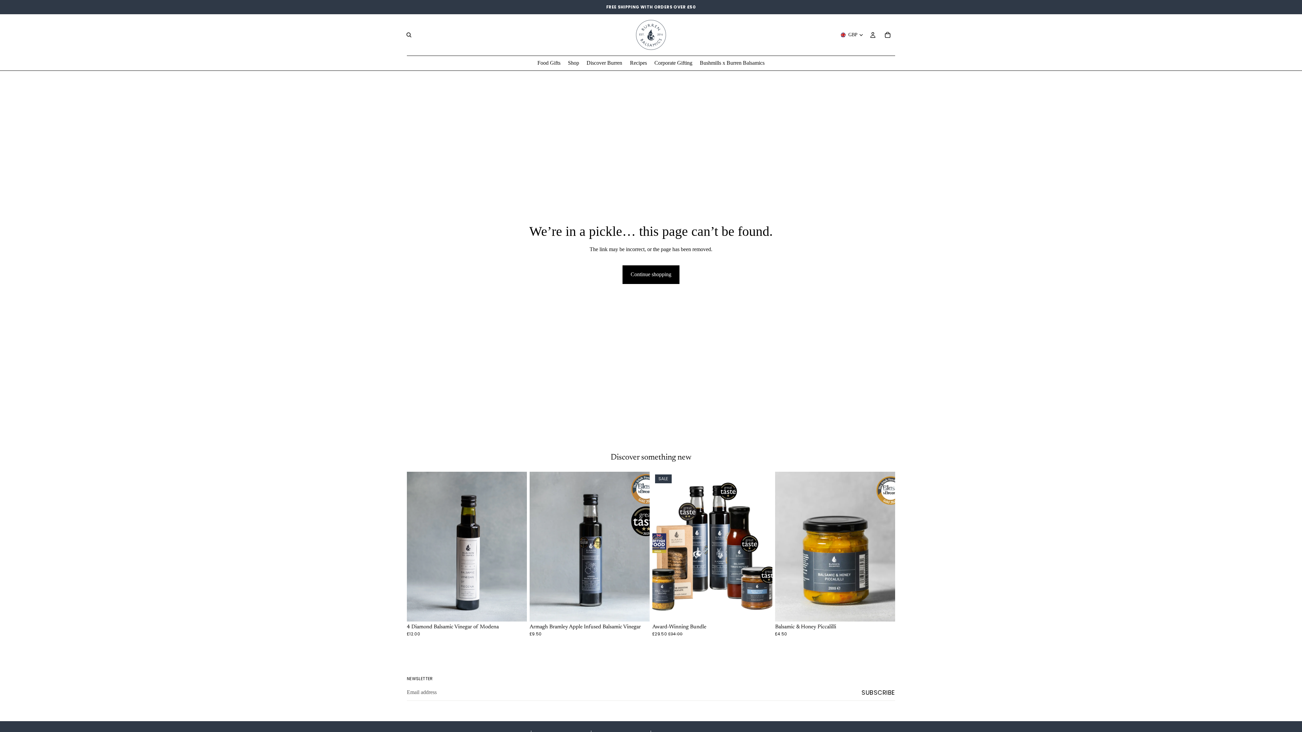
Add (767, 611)
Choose (890, 611)
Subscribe (878, 692)
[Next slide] (639, 546)
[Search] (408, 34)
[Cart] (887, 34)
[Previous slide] (540, 546)
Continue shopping (651, 274)
